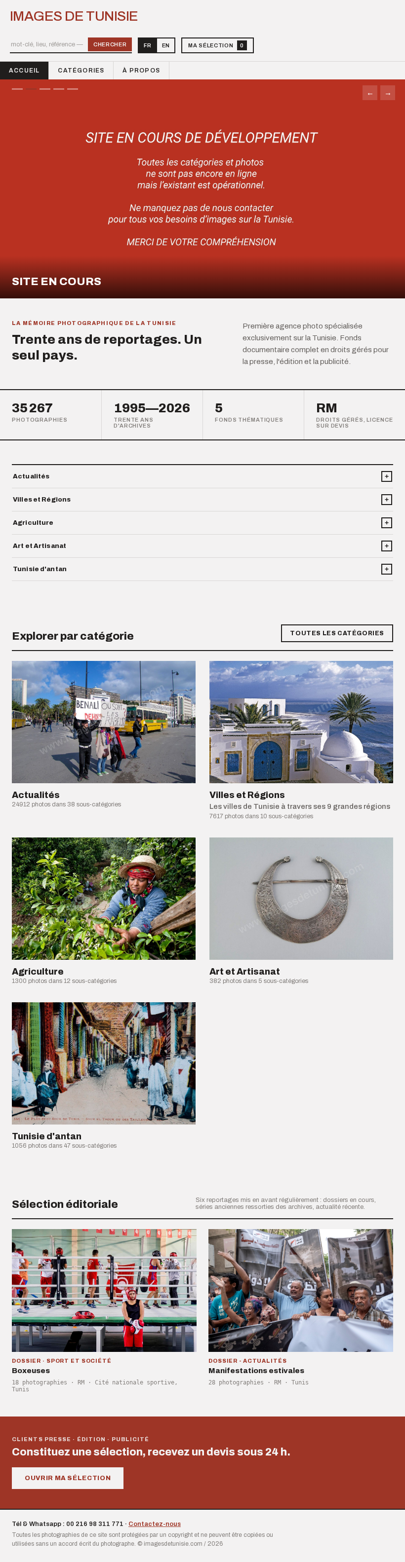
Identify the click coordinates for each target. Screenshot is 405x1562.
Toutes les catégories (337, 633)
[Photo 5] (72, 89)
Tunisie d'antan (40, 569)
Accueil (24, 70)
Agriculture (33, 522)
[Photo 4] (58, 89)
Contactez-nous (154, 1524)
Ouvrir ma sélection (68, 1478)
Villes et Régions (42, 499)
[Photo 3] (45, 89)
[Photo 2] (31, 89)
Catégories (81, 70)
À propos (141, 70)
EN (165, 45)
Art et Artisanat (39, 546)
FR (147, 45)
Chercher (109, 44)
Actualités (31, 476)
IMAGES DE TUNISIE (74, 16)
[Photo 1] (17, 89)
